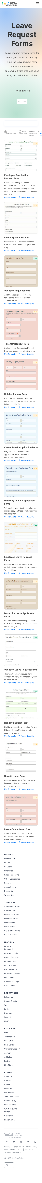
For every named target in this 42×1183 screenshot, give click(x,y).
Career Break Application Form (21, 447)
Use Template (10, 197)
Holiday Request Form (16, 723)
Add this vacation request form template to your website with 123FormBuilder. (17, 298)
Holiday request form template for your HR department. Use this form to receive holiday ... (21, 730)
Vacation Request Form (17, 290)
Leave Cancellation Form (17, 829)
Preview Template (27, 197)
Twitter (13, 1141)
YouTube (27, 1141)
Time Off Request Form (16, 344)
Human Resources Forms (33, 134)
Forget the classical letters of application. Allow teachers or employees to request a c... (17, 454)
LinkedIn (20, 1141)
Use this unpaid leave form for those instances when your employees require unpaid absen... (19, 783)
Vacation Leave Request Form (20, 669)
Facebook (7, 1141)
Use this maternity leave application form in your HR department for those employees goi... (20, 624)
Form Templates (23, 133)
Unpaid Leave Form (14, 776)
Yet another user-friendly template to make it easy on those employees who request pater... (20, 511)
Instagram (34, 1141)
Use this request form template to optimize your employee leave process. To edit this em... (21, 567)
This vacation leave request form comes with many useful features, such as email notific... (20, 677)
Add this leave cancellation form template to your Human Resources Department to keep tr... (19, 836)
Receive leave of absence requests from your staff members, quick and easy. (19, 244)
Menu (37, 3)
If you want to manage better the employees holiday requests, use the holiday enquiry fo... (19, 401)
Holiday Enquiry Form (15, 394)
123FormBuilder (10, 134)
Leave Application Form (17, 237)
